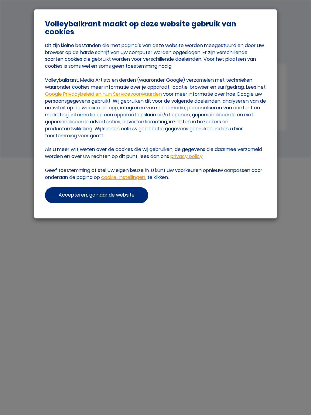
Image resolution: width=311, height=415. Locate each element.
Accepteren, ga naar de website (97, 194)
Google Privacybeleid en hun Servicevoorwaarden (103, 94)
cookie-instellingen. (123, 177)
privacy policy (186, 156)
